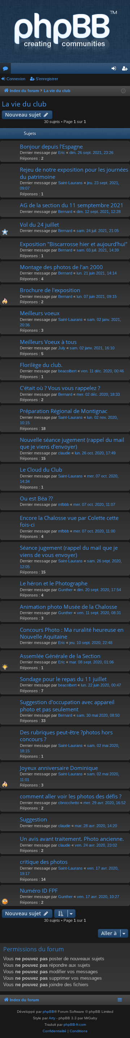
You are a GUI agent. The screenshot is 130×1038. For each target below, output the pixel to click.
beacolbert (67, 371)
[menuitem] (54, 1031)
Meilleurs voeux (40, 313)
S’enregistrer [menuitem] (126, 70)
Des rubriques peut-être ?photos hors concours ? (66, 736)
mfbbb (63, 504)
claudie (64, 453)
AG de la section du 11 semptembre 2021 (72, 205)
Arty (52, 1018)
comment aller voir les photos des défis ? (70, 796)
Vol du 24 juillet (39, 224)
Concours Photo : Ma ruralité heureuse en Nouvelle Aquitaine (72, 633)
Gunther (65, 590)
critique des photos (44, 861)
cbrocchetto (68, 803)
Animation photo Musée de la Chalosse (68, 606)
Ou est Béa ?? (36, 498)
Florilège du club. (41, 364)
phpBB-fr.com (75, 1024)
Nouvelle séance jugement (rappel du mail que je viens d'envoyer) (72, 443)
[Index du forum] (65, 31)
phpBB (48, 1012)
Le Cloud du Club (41, 469)
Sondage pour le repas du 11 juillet (63, 679)
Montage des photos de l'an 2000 (61, 267)
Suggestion (33, 819)
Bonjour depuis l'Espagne (51, 146)
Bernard (65, 211)
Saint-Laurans (70, 183)
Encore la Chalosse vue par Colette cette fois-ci (69, 521)
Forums (7, 70)
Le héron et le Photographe (53, 583)
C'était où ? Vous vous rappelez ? (60, 387)
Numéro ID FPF (39, 890)
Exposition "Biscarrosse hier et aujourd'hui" (73, 244)
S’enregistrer (47, 79)
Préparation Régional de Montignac (63, 410)
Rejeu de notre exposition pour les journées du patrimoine (74, 173)
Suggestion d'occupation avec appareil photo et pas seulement (67, 705)
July (61, 348)
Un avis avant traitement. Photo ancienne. (72, 838)
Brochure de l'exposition (50, 290)
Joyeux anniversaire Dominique (59, 767)
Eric (61, 152)
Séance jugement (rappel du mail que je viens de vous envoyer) (69, 551)
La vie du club (24, 104)
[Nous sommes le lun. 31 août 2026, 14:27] (123, 91)
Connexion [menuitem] (115, 70)
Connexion (15, 79)
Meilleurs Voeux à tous (48, 341)
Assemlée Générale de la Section (60, 655)
